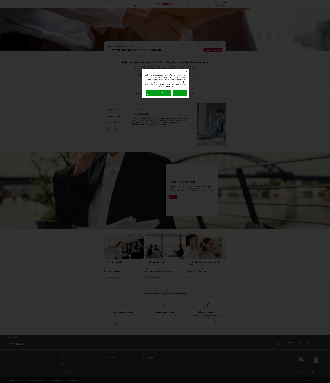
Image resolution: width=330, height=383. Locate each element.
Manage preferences (151, 93)
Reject (164, 93)
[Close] (187, 71)
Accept (179, 93)
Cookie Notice (169, 86)
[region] (165, 83)
